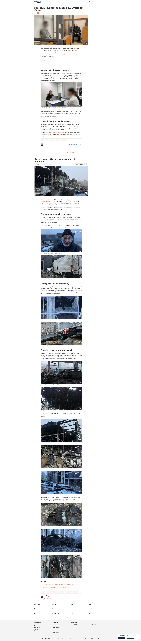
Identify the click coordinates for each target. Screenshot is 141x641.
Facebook (94, 624)
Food (35, 608)
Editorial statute (37, 627)
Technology (59, 1)
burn (75, 48)
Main (35, 5)
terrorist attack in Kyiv (58, 132)
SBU (42, 140)
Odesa (39, 5)
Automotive (37, 604)
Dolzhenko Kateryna (48, 596)
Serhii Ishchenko (47, 145)
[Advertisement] (61, 63)
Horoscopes (69, 1)
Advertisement (56, 627)
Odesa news (63, 140)
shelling (55, 591)
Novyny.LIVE (44, 207)
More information (130, 637)
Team (54, 630)
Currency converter (57, 634)
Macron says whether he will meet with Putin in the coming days (57, 584)
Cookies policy (37, 630)
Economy (54, 604)
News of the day (55, 613)
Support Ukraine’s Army (94, 1)
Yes (121, 637)
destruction (76, 591)
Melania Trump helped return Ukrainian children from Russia (56, 587)
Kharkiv (90, 608)
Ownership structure (57, 629)
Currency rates (56, 632)
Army (49, 1)
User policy (36, 624)
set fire (68, 134)
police (52, 140)
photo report (68, 591)
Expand (70, 618)
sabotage (57, 140)
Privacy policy (37, 625)
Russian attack (48, 201)
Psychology (76, 1)
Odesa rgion (48, 591)
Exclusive (72, 604)
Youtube (75, 624)
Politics (90, 613)
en (102, 1)
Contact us (55, 625)
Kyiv (35, 613)
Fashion (90, 604)
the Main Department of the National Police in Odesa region (66, 55)
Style (64, 1)
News (53, 1)
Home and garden (56, 608)
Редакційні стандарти (39, 629)
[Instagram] (44, 598)
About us (55, 624)
